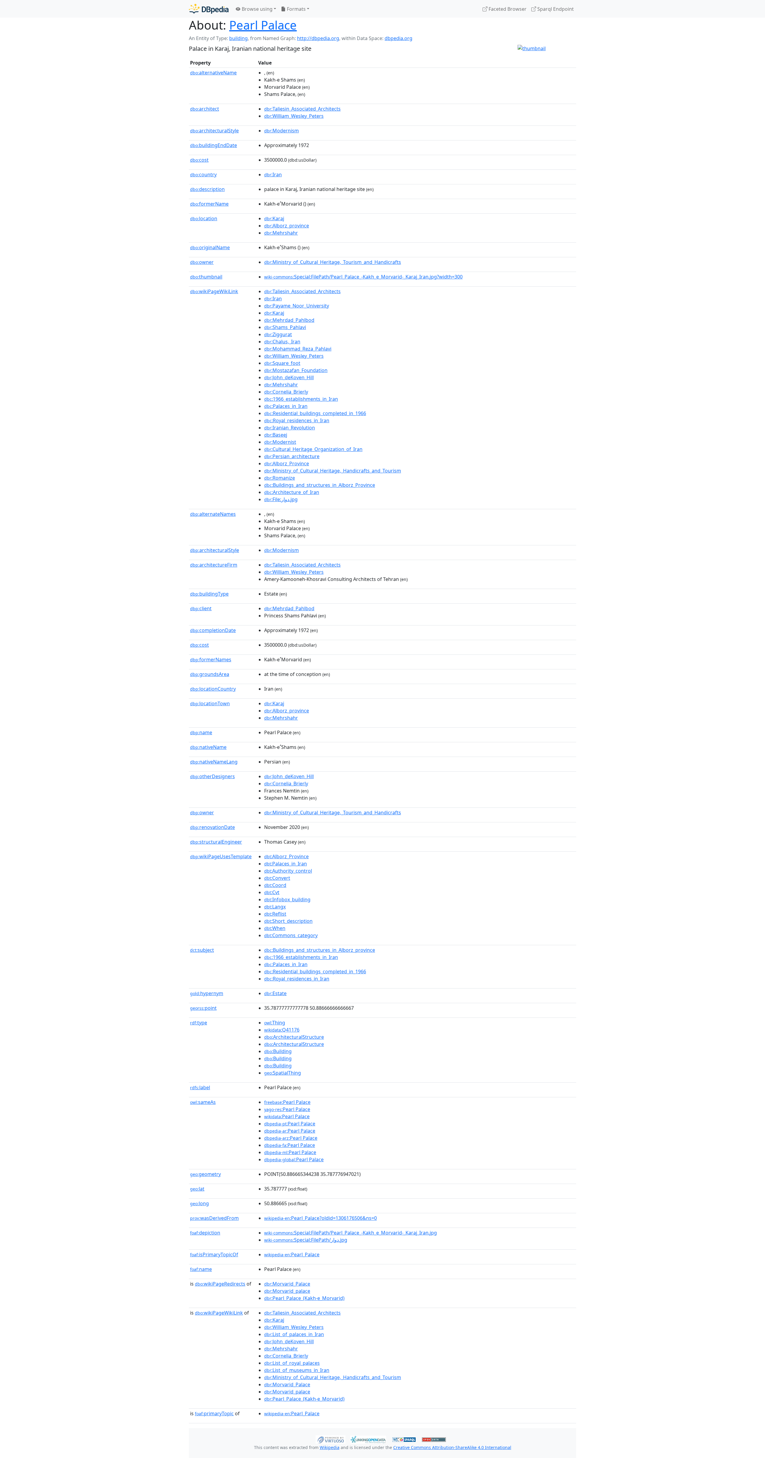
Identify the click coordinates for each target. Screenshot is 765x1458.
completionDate (213, 630)
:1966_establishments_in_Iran (301, 399)
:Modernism (281, 130)
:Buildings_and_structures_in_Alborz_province (319, 950)
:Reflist (275, 914)
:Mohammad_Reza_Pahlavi (297, 348)
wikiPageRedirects (220, 1283)
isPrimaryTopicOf (214, 1254)
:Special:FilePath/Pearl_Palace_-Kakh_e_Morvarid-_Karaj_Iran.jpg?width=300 (363, 276)
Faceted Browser (507, 9)
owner (202, 262)
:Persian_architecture (291, 456)
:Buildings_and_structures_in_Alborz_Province (319, 485)
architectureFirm (213, 565)
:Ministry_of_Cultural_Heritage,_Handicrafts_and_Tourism (332, 470)
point (203, 1008)
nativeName (208, 747)
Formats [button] (296, 9)
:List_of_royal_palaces (292, 1363)
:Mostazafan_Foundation (296, 370)
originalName (210, 247)
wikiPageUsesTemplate (221, 856)
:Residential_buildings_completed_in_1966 (315, 413)
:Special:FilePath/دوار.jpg (305, 1240)
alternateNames (213, 514)
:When (274, 928)
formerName (209, 204)
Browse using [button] (257, 9)
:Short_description (288, 921)
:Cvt (271, 892)
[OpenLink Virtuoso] (330, 1439)
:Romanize (279, 478)
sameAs (203, 1102)
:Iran (273, 174)
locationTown (210, 703)
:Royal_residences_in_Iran (296, 420)
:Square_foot (282, 363)
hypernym (206, 993)
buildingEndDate (213, 145)
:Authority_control (288, 871)
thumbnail (206, 276)
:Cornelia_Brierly (286, 391)
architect (204, 108)
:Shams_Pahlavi (285, 327)
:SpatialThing (282, 1073)
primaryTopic (214, 1413)
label (200, 1087)
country (203, 174)
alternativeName (213, 72)
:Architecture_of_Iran (291, 492)
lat (197, 1188)
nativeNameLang (214, 761)
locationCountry (213, 689)
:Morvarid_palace (287, 1291)
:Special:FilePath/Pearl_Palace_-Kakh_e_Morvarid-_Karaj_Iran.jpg (350, 1232)
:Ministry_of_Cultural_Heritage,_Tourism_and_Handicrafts (332, 262)
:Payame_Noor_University (296, 305)
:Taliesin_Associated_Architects (302, 108)
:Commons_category (291, 935)
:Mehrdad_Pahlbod (289, 320)
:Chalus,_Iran (282, 341)
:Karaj (274, 218)
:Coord (275, 885)
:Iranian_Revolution (289, 427)
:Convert (277, 878)
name (201, 732)
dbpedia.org (398, 38)
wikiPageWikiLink (214, 291)
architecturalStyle (214, 130)
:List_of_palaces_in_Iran (294, 1334)
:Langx (275, 906)
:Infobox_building (287, 899)
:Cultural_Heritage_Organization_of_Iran (313, 449)
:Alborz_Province (286, 463)
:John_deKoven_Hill (289, 377)
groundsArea (209, 674)
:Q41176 (281, 1029)
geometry (205, 1174)
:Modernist (280, 442)
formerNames (210, 659)
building (238, 38)
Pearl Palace (263, 25)
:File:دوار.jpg (281, 499)
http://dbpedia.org (318, 38)
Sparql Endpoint (555, 9)
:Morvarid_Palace (287, 1283)
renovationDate (212, 827)
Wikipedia (329, 1447)
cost (199, 160)
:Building (278, 1051)
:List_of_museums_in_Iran (296, 1370)
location (203, 218)
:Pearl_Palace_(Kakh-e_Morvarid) (304, 1298)
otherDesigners (212, 776)
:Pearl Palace (287, 1102)
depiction (205, 1232)
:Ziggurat (278, 334)
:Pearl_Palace (291, 1254)
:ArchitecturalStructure (294, 1037)
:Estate (275, 993)
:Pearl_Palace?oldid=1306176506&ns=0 (320, 1218)
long (199, 1203)
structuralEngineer (216, 842)
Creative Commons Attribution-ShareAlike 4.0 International (452, 1447)
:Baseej (275, 435)
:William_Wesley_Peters (294, 116)
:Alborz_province (286, 225)
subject (202, 950)
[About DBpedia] (209, 8)
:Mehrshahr (281, 233)
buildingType (209, 593)
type (198, 1022)
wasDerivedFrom (214, 1218)
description (207, 189)
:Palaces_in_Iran (285, 406)
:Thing (274, 1022)
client (201, 608)
